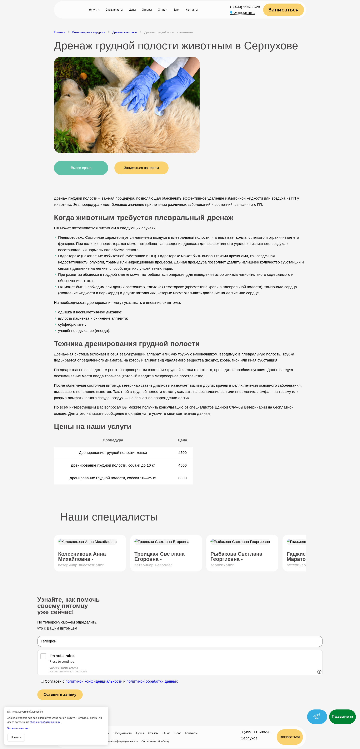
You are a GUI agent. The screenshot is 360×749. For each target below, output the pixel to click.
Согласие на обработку (155, 741)
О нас (161, 9)
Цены (132, 9)
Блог (177, 9)
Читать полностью (18, 728)
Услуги (93, 9)
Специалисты (114, 9)
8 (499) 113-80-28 (245, 7)
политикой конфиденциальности (93, 681)
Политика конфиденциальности (119, 741)
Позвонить (343, 716)
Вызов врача (81, 168)
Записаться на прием (141, 168)
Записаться (283, 10)
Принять (16, 737)
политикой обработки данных (152, 681)
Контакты (192, 9)
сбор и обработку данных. (45, 722)
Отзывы (147, 9)
